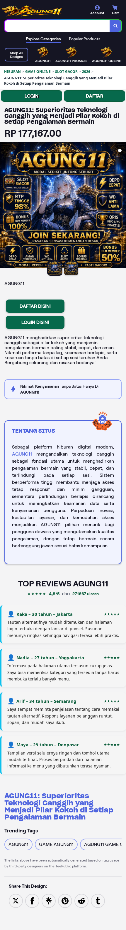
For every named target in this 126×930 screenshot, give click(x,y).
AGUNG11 (22, 453)
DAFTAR (94, 95)
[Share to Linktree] (49, 900)
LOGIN (31, 95)
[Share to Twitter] (16, 900)
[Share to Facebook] (32, 900)
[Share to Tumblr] (98, 900)
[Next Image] (121, 205)
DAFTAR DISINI (35, 306)
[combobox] (57, 26)
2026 (86, 71)
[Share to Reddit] (81, 900)
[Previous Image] (4, 205)
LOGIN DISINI (35, 322)
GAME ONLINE (38, 71)
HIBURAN (12, 71)
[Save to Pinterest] (65, 900)
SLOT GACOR (66, 71)
